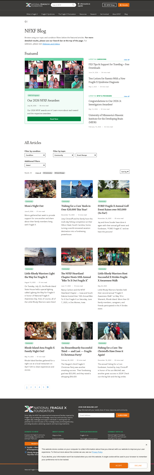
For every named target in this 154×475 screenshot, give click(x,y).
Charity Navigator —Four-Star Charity (34, 453)
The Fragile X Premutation (67, 14)
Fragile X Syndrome (48, 14)
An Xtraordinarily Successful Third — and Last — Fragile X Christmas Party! (76, 351)
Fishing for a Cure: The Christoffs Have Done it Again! (110, 351)
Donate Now (35, 444)
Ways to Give (56, 435)
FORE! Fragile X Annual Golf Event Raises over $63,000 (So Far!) (113, 209)
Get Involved (104, 14)
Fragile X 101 (84, 435)
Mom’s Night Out (34, 206)
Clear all (38, 173)
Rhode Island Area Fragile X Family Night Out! (40, 349)
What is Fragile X (32, 14)
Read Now (54, 119)
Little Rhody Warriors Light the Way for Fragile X (40, 275)
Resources (83, 14)
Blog (126, 14)
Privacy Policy (97, 452)
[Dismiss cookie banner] (146, 444)
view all (126, 59)
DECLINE (138, 465)
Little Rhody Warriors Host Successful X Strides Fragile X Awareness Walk (112, 277)
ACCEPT (119, 465)
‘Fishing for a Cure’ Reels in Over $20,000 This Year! (76, 207)
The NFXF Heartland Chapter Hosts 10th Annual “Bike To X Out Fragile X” (76, 277)
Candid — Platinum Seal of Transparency (35, 448)
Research (93, 14)
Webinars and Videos (51, 43)
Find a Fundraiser (58, 438)
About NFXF (117, 14)
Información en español (84, 5)
